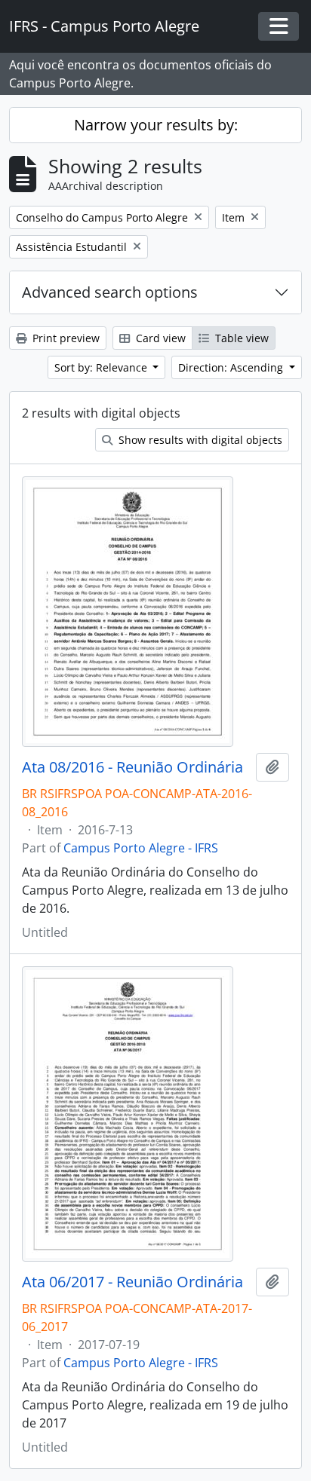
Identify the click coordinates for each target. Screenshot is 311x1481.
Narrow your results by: (156, 125)
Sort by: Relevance (102, 367)
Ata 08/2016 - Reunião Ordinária (132, 767)
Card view (159, 338)
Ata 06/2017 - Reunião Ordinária (132, 1282)
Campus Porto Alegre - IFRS (140, 848)
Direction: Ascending (232, 367)
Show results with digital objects (198, 440)
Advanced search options (110, 292)
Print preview (64, 338)
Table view (240, 338)
